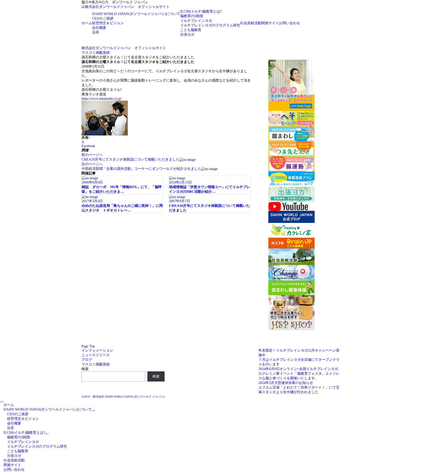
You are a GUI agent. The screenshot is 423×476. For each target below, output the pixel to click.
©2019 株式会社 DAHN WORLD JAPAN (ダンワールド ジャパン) (123, 396)
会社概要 (99, 28)
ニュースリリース (96, 355)
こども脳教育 (190, 30)
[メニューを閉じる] (2, 401)
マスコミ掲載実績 (96, 364)
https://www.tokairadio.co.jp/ (102, 98)
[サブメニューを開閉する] (93, 410)
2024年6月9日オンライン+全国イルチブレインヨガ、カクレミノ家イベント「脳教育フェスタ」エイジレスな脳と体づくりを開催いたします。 (299, 373)
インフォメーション (97, 350)
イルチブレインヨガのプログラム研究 (210, 25)
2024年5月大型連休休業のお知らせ (285, 383)
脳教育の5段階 (191, 16)
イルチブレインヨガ (196, 20)
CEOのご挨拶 (102, 18)
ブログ (87, 359)
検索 (85, 369)
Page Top (88, 346)
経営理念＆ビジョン (108, 23)
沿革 (95, 32)
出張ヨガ (187, 34)
